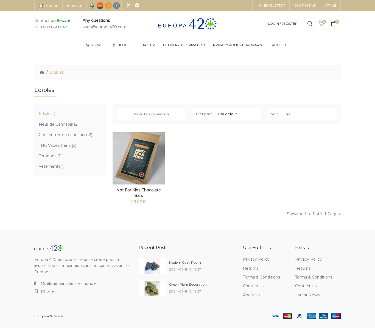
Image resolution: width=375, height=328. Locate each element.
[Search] (310, 23)
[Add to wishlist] (160, 155)
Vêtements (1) (52, 166)
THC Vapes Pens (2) (57, 145)
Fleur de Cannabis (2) (59, 124)
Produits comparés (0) (151, 114)
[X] (128, 5)
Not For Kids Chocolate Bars (138, 193)
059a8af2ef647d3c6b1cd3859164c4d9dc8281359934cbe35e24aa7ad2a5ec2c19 (52, 27)
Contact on (52, 20)
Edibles (57, 72)
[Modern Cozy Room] (152, 266)
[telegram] (137, 5)
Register (289, 23)
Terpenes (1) (50, 155)
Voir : (275, 114)
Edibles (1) (48, 113)
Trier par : (203, 114)
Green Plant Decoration (188, 284)
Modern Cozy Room (185, 262)
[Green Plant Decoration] (152, 288)
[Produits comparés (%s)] (160, 142)
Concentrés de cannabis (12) (65, 134)
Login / (274, 23)
